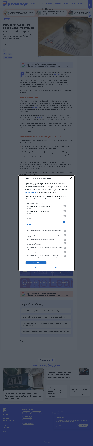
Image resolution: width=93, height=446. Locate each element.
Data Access (46, 267)
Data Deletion (38, 267)
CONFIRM (36, 262)
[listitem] (46, 203)
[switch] (64, 206)
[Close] (71, 178)
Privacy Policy (55, 267)
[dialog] (46, 223)
